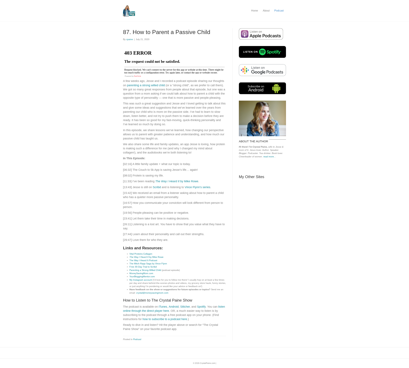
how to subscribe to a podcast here (165, 319)
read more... (269, 156)
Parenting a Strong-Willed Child (145, 270)
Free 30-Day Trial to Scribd (143, 266)
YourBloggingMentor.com (142, 276)
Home (254, 10)
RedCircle (137, 76)
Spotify (201, 306)
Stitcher (185, 306)
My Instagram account (140, 280)
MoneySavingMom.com (141, 273)
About (266, 10)
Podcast (279, 10)
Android (174, 306)
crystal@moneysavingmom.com (152, 292)
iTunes (162, 306)
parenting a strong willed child (146, 85)
